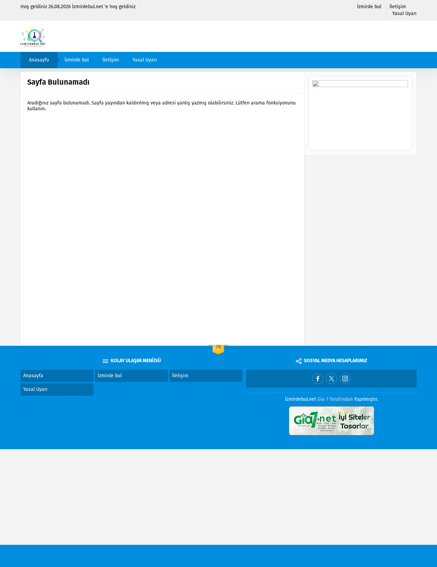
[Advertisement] (205, 497)
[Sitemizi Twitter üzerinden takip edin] (331, 378)
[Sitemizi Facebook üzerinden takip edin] (318, 378)
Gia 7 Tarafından (335, 399)
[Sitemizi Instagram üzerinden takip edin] (345, 378)
